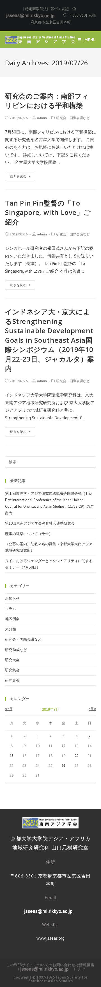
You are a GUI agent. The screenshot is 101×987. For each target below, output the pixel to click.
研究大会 (12, 660)
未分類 (10, 629)
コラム (10, 608)
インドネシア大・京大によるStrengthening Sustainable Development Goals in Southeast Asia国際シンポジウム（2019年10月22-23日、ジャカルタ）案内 (49, 340)
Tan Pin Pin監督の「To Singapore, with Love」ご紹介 (48, 212)
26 (63, 765)
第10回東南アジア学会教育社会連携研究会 (40, 523)
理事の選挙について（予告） (28, 533)
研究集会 (12, 670)
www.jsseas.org (50, 938)
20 (77, 755)
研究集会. (12, 680)
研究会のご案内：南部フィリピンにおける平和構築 (47, 100)
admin (42, 118)
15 (11, 755)
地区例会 (12, 618)
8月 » (92, 708)
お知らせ (12, 598)
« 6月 (8, 708)
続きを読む (18, 176)
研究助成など (16, 649)
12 (63, 745)
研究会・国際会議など (73, 118)
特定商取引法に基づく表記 (47, 8)
